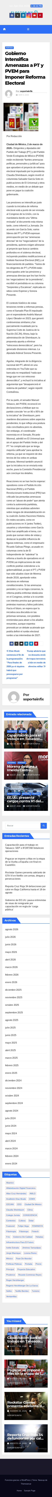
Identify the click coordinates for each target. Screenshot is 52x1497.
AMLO (32, 1193)
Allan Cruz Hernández (16, 1193)
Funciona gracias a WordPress (18, 1480)
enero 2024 (11, 1163)
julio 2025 (10, 1027)
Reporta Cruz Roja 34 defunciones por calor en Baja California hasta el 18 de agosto (25, 889)
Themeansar (26, 1484)
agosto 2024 (11, 1111)
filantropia (11, 1231)
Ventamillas (11, 1296)
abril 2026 (10, 959)
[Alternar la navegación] (28, 29)
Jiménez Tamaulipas (31, 1248)
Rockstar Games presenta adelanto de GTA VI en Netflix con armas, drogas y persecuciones (25, 875)
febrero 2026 (11, 975)
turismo (35, 1291)
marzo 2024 (11, 1148)
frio (8, 1237)
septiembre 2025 (14, 1012)
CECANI (10, 1204)
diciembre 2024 (13, 1080)
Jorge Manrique (13, 1253)
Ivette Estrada (12, 1248)
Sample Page (29, 1491)
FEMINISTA (37, 1226)
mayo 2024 (11, 1133)
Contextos (10, 1220)
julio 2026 (10, 937)
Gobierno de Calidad (22, 1237)
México (9, 1258)
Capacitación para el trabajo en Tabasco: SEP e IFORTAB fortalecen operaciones (24, 848)
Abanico (10, 1183)
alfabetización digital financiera (20, 1188)
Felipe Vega (23, 1226)
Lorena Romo (30, 1253)
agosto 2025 (11, 1020)
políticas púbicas (14, 1264)
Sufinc (9, 1291)
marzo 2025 (11, 1058)
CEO (19, 1204)
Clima (30, 1210)
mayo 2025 (11, 1043)
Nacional (11, 762)
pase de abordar (24, 1258)
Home (19, 1491)
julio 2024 (10, 1118)
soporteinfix (26, 91)
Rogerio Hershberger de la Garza (22, 1285)
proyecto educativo (26, 1269)
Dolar (31, 1220)
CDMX (32, 1199)
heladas (39, 1237)
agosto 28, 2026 (18, 1346)
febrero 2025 (11, 1065)
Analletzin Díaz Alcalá (16, 1199)
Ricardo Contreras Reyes (29, 1275)
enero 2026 (11, 982)
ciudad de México (33, 1204)
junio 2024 (10, 1126)
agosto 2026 (11, 929)
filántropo (23, 1231)
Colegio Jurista (13, 1215)
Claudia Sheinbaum (15, 1210)
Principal (10, 1269)
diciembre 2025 (13, 990)
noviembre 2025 (13, 997)
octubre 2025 (12, 1005)
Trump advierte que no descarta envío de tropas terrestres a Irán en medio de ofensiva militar (35, 659)
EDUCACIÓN (12, 731)
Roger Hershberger (15, 1280)
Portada (9, 47)
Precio (38, 1264)
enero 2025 (11, 1073)
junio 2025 (10, 1035)
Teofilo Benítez (22, 1291)
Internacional (14, 793)
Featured (10, 1226)
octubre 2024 (12, 1095)
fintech (35, 1231)
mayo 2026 (11, 952)
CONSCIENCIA (30, 1215)
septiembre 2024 (14, 1103)
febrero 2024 (11, 1156)
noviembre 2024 (13, 1088)
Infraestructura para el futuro (20, 1242)
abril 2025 (10, 1050)
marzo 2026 (11, 967)
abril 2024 (10, 1141)
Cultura (22, 1220)
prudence (10, 1275)
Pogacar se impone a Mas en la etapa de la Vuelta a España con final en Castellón (25, 861)
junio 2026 (10, 944)
